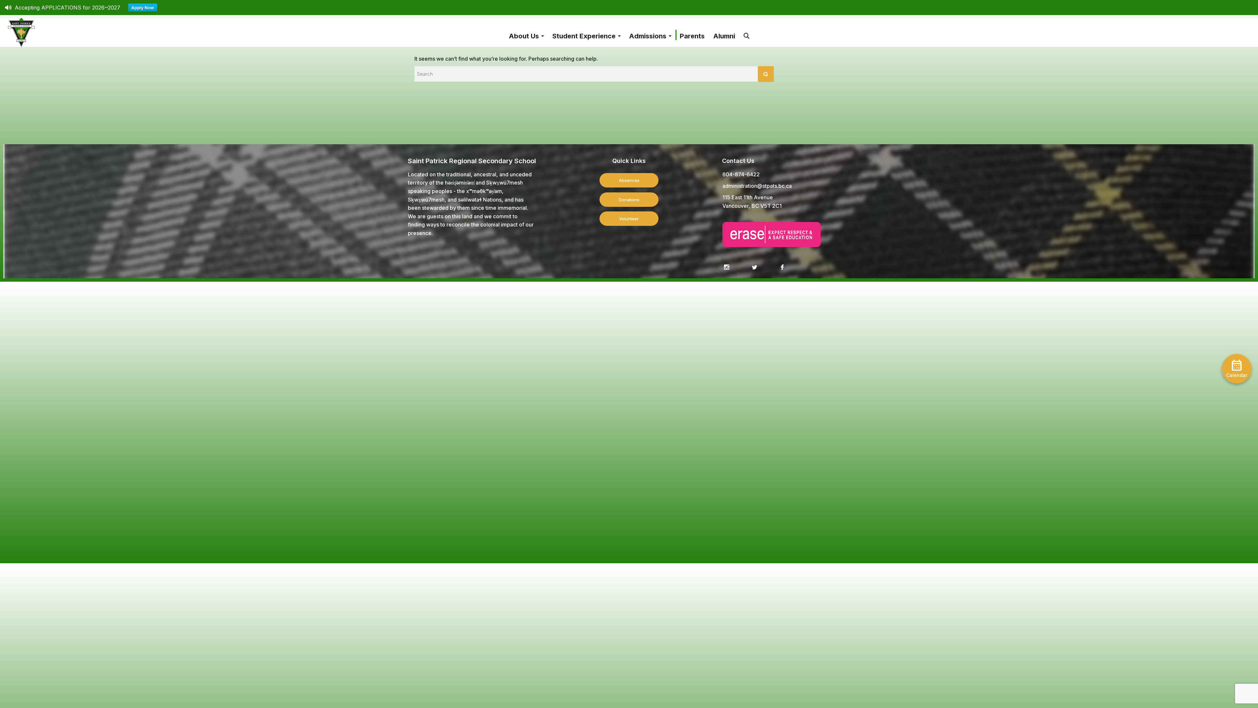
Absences (629, 180)
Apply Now (142, 7)
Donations (629, 199)
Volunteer (629, 218)
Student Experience (584, 36)
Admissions (647, 36)
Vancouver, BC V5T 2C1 (752, 206)
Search (747, 32)
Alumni (724, 36)
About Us (524, 36)
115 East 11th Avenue (747, 197)
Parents (692, 36)
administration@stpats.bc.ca (757, 186)
